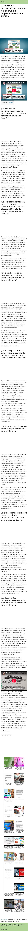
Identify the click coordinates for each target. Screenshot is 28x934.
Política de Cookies (5, 925)
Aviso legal (16, 924)
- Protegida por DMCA (15, 925)
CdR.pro (3, 2)
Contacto (22, 924)
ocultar (11, 102)
